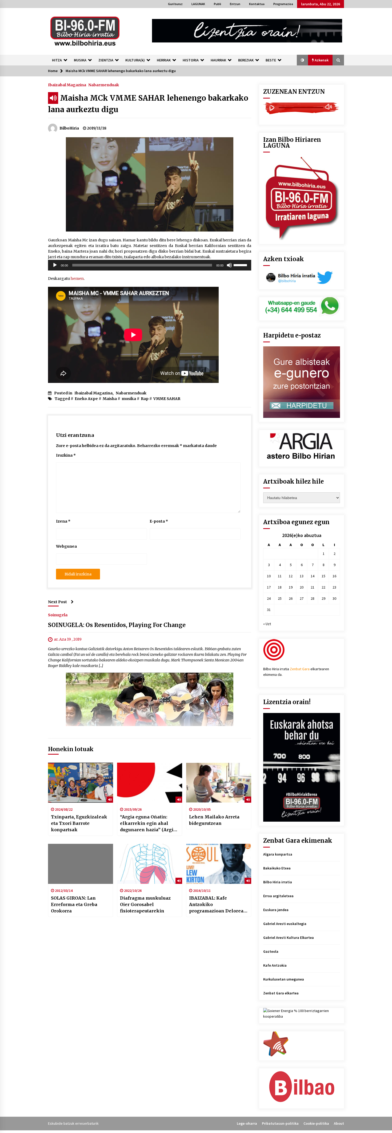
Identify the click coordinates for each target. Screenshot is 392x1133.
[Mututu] (229, 265)
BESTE (271, 60)
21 (312, 587)
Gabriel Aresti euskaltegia (284, 923)
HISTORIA (191, 60)
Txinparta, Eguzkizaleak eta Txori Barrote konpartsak (79, 823)
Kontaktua (257, 4)
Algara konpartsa (277, 854)
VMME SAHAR (166, 398)
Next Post (57, 601)
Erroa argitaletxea (278, 895)
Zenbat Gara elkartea (281, 993)
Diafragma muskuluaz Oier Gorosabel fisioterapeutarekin (145, 904)
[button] (302, 60)
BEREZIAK (246, 60)
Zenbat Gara (300, 669)
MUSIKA (80, 60)
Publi (217, 4)
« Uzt (267, 623)
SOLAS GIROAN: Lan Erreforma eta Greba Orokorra (74, 904)
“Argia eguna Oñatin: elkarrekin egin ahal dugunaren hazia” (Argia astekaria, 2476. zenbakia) (149, 823)
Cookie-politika (316, 1123)
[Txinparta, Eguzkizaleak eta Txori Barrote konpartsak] (80, 783)
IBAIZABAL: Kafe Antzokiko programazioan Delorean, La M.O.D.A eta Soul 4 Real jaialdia (218, 904)
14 (312, 576)
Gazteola (270, 951)
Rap (145, 398)
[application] (149, 265)
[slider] (241, 264)
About (339, 1123)
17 (269, 587)
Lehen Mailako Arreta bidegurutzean (214, 820)
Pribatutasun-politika (280, 1123)
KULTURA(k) (135, 60)
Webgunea (66, 546)
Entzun (235, 4)
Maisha (110, 398)
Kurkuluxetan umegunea (283, 979)
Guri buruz (175, 4)
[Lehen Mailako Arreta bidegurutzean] (218, 783)
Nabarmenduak (103, 85)
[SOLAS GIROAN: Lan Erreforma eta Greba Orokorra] (80, 864)
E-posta (159, 521)
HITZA (57, 60)
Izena (63, 521)
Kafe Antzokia (275, 965)
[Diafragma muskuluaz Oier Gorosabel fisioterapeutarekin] (149, 864)
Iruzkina (66, 455)
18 (280, 587)
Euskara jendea (276, 909)
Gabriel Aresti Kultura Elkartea (288, 937)
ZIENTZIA (105, 60)
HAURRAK (218, 60)
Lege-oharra (247, 1123)
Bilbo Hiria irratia (277, 882)
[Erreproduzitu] (55, 265)
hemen (77, 278)
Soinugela (57, 615)
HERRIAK (164, 60)
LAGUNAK (198, 4)
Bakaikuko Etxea (277, 868)
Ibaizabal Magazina (67, 85)
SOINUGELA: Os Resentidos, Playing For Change (117, 625)
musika (129, 398)
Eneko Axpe (86, 398)
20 (301, 587)
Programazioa (283, 4)
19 (291, 587)
